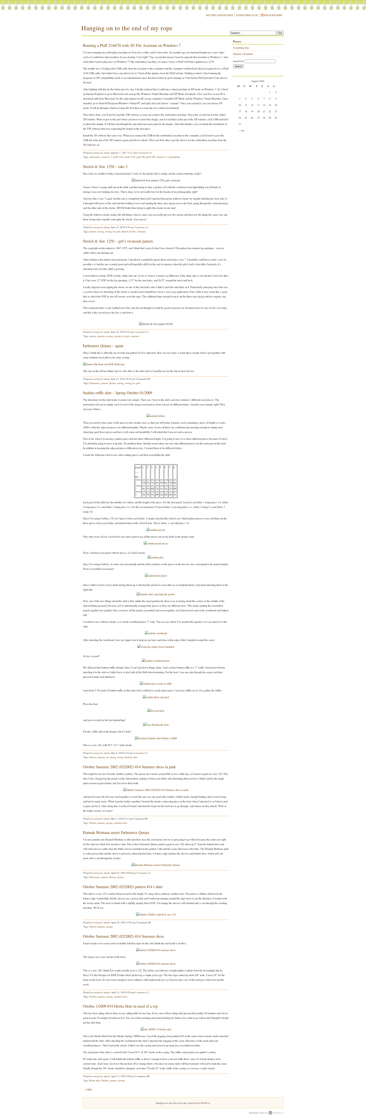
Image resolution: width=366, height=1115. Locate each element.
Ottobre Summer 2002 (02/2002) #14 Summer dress (123, 936)
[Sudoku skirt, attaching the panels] (156, 594)
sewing (96, 152)
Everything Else (247, 15)
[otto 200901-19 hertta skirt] (156, 1029)
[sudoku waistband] (156, 633)
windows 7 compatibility (168, 156)
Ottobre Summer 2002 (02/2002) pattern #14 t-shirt (122, 886)
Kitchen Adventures (219, 15)
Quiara (112, 383)
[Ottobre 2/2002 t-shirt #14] (156, 914)
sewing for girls (113, 231)
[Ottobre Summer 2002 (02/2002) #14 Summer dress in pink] (156, 790)
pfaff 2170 (130, 156)
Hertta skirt (94, 1080)
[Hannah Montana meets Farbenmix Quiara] (156, 865)
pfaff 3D (140, 156)
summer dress (120, 822)
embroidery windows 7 (100, 156)
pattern (92, 231)
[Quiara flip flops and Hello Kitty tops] (104, 364)
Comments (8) (145, 152)
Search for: (238, 61)
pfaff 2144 (118, 156)
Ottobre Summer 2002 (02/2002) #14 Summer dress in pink (129, 766)
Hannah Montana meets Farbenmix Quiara (116, 832)
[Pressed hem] (155, 711)
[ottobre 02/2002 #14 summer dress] (156, 950)
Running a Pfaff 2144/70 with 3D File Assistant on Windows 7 (132, 45)
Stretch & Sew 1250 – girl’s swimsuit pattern (118, 241)
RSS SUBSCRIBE (273, 15)
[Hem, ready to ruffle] (156, 683)
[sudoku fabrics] (156, 416)
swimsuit (141, 231)
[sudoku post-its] (155, 530)
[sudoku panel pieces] (156, 543)
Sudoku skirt (131, 757)
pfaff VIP (150, 156)
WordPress (205, 1102)
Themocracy (278, 1112)
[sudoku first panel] (156, 575)
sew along (111, 757)
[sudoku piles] (156, 557)
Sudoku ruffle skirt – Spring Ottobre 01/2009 (117, 392)
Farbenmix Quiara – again (103, 345)
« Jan (241, 130)
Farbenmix (94, 383)
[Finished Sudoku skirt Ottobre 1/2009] (156, 738)
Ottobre (93, 757)
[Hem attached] (156, 697)
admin (107, 152)
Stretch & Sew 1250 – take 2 (105, 166)
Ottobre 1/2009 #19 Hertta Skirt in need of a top (120, 1006)
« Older (88, 1089)
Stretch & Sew (129, 231)
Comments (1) (141, 227)
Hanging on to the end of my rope (127, 28)
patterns (101, 336)
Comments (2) (143, 872)
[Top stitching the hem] (156, 725)
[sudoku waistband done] (156, 661)
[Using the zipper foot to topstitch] (155, 647)
